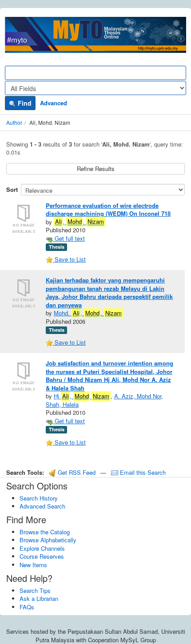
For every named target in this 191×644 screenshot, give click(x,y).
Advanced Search (42, 506)
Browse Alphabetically (48, 540)
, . (79, 222)
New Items (33, 565)
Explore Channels (42, 548)
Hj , (81, 396)
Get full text (69, 238)
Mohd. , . (88, 313)
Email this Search (142, 472)
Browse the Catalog (45, 532)
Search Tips (35, 590)
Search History (39, 498)
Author (14, 122)
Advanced (53, 103)
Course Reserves (42, 556)
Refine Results (96, 168)
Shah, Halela (62, 404)
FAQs (27, 607)
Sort (12, 189)
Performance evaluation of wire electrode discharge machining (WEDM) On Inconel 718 (108, 209)
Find (24, 103)
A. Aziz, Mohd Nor (137, 396)
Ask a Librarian (39, 598)
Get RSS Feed (76, 472)
